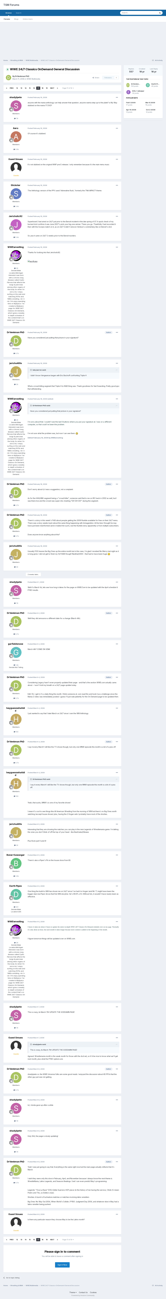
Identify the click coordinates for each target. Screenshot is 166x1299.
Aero (15, 128)
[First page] (6, 88)
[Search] (160, 13)
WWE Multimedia (33, 79)
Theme (72, 1292)
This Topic (150, 13)
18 (42, 88)
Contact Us (83, 1292)
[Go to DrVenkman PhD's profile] (8, 77)
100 (16, 732)
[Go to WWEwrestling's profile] (16, 255)
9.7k (17, 353)
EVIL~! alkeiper (138, 91)
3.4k (17, 206)
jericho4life (15, 363)
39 (17, 384)
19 (47, 88)
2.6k (17, 149)
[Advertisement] (83, 39)
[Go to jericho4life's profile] (16, 371)
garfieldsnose (15, 644)
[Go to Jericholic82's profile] (16, 224)
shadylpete (15, 97)
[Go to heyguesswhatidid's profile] (16, 719)
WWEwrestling (16, 247)
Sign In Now (62, 1265)
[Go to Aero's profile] (16, 136)
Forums (7, 19)
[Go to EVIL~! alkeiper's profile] (128, 92)
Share (96, 78)
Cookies (93, 1292)
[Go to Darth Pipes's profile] (16, 894)
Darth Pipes (15, 886)
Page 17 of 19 (67, 88)
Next (52, 88)
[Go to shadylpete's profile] (16, 105)
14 (25, 88)
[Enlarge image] (32, 261)
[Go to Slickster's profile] (16, 193)
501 (16, 907)
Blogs (16, 19)
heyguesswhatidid (15, 709)
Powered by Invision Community (83, 1295)
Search (18, 13)
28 (17, 268)
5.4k (17, 237)
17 (38, 88)
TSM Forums (11, 4)
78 (17, 118)
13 (21, 88)
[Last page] (57, 88)
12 (17, 88)
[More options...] (116, 97)
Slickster (15, 185)
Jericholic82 (15, 216)
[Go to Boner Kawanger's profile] (16, 863)
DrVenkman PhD (22, 76)
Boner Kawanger (16, 855)
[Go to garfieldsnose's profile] (16, 652)
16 (34, 88)
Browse (9, 13)
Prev (12, 88)
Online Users (28, 19)
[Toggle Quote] (31, 370)
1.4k (16, 665)
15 (30, 88)
